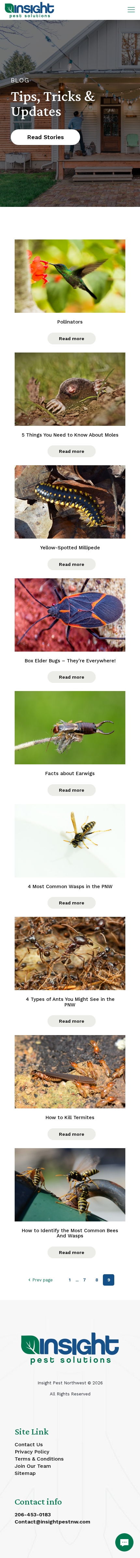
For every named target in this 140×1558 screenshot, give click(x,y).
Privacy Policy (32, 1452)
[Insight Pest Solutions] (29, 10)
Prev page (42, 1279)
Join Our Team (33, 1466)
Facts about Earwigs (70, 773)
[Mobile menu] (131, 9)
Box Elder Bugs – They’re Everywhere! (70, 661)
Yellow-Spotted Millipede (70, 548)
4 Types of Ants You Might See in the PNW (70, 1002)
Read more (71, 338)
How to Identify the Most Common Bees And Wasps (70, 1233)
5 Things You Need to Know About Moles (70, 435)
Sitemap (25, 1473)
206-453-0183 (33, 1514)
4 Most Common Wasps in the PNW (70, 886)
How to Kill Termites (70, 1117)
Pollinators (70, 322)
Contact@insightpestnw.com (52, 1522)
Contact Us (29, 1444)
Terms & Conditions (39, 1459)
